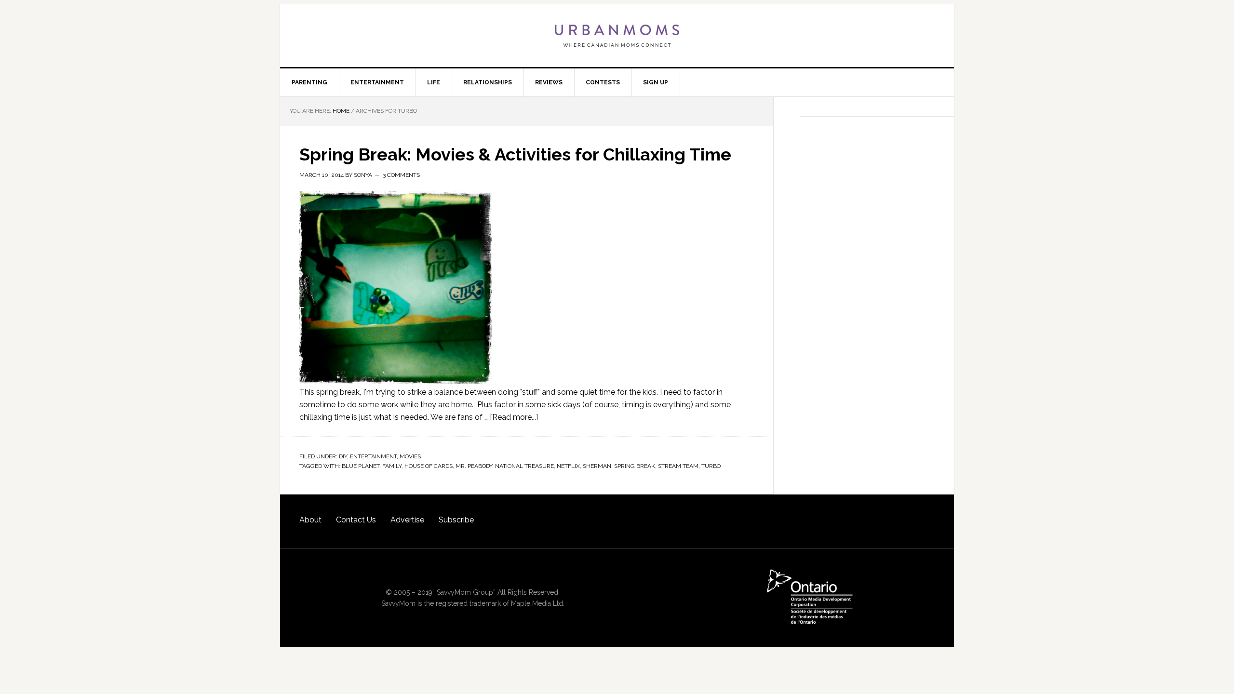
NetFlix (568, 466)
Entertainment (373, 456)
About (310, 519)
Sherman (597, 466)
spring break (634, 466)
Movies (410, 456)
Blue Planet (360, 466)
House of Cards (428, 466)
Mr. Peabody (474, 466)
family (392, 466)
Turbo (711, 466)
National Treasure (524, 466)
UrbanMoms (617, 35)
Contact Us (356, 519)
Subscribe (456, 519)
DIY (343, 456)
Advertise (407, 519)
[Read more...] (514, 417)
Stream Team (678, 466)
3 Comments (401, 175)
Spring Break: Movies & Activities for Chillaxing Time (515, 154)
